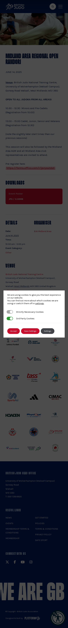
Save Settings (30, 331)
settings (39, 303)
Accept (13, 331)
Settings (47, 331)
